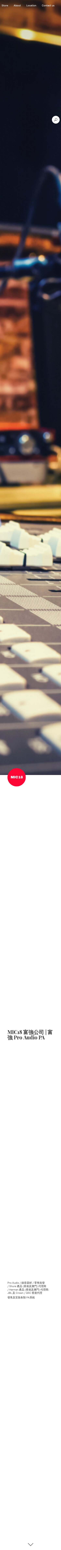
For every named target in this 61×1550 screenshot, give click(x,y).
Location (31, 5)
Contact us (48, 5)
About (17, 5)
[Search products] (56, 120)
